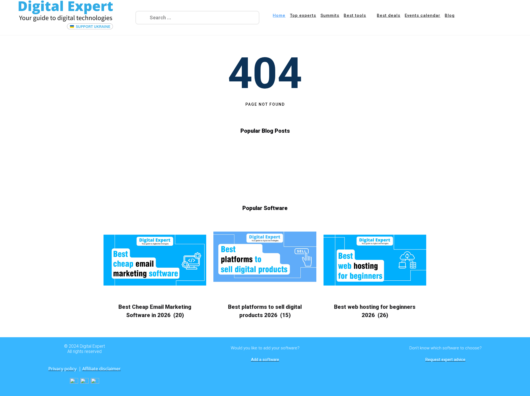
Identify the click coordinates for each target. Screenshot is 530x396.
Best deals (388, 15)
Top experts (303, 15)
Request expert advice (445, 359)
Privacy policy (62, 369)
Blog (450, 15)
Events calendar (422, 15)
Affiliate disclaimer (101, 369)
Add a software (265, 359)
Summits (329, 15)
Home (279, 15)
